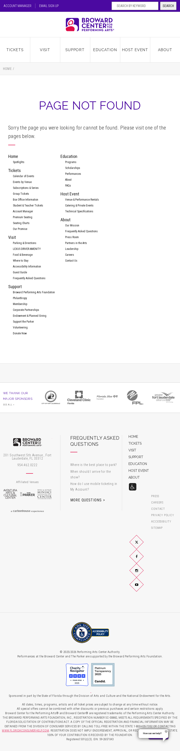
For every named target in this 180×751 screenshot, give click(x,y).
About (165, 50)
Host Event (135, 50)
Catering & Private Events (79, 205)
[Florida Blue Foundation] (107, 397)
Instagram (142, 574)
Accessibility (161, 521)
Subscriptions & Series (26, 188)
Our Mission (72, 225)
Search (168, 6)
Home (7, 69)
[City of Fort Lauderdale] (51, 397)
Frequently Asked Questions (29, 278)
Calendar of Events (23, 176)
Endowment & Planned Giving (29, 315)
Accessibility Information (27, 266)
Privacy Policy (162, 515)
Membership (20, 304)
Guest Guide (20, 272)
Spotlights (18, 162)
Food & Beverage (23, 254)
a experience (27, 511)
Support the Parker (23, 321)
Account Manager (17, 6)
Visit (45, 50)
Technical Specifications (79, 211)
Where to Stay (20, 260)
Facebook (142, 560)
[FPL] (135, 397)
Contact (158, 509)
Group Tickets (21, 193)
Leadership (71, 249)
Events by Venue (22, 182)
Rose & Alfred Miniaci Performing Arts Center (45, 494)
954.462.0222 (27, 465)
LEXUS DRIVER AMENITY (27, 249)
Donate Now (20, 333)
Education (105, 50)
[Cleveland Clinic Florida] (79, 397)
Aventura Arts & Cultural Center (10, 494)
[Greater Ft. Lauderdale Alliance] (163, 397)
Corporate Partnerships (26, 310)
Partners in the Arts (76, 243)
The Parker (27, 494)
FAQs (68, 185)
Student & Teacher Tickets (28, 205)
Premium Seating (22, 217)
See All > (9, 405)
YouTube (142, 588)
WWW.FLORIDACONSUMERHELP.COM (25, 730)
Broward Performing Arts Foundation (34, 292)
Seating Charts (21, 223)
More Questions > (87, 500)
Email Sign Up (49, 6)
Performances (73, 173)
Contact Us (71, 260)
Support (75, 50)
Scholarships (72, 168)
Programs (70, 162)
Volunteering (20, 327)
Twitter (142, 545)
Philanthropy (20, 298)
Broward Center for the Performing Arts (90, 24)
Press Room (72, 237)
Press (155, 496)
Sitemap (157, 528)
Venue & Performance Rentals (82, 199)
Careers (69, 254)
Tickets (15, 50)
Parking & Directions (24, 243)
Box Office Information (25, 199)
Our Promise (20, 229)
